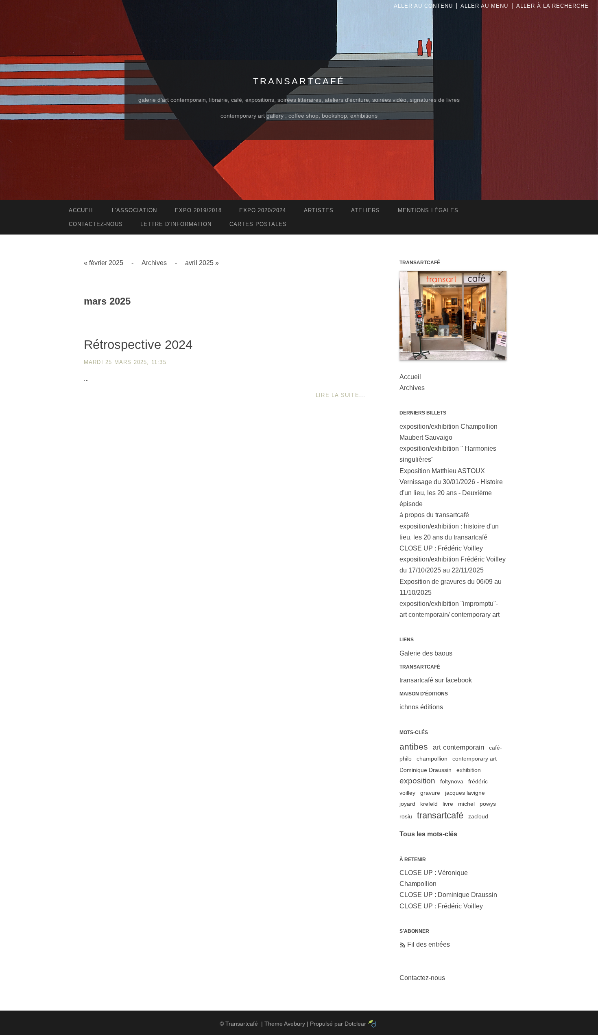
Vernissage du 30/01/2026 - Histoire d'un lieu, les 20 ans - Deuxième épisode (451, 492)
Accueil (410, 376)
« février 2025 (103, 262)
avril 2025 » (202, 262)
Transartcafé (299, 81)
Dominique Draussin (425, 770)
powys (488, 803)
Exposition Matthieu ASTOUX (442, 470)
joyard (407, 803)
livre (448, 803)
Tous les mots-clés (428, 834)
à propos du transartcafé (434, 514)
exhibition (468, 770)
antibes (413, 746)
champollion (432, 758)
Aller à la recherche (552, 6)
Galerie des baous (425, 653)
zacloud (478, 816)
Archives (154, 262)
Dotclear (355, 1023)
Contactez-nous (422, 977)
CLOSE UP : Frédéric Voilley (441, 548)
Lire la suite (337, 395)
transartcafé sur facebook (435, 680)
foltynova (451, 781)
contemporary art (474, 758)
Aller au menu (484, 6)
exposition (417, 780)
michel (466, 803)
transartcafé (440, 815)
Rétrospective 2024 (138, 345)
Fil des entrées (428, 944)
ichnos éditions (421, 707)
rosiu (405, 816)
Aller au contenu (423, 6)
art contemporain (458, 747)
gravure (430, 792)
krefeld (429, 803)
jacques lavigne (465, 792)
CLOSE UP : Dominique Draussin (448, 894)
